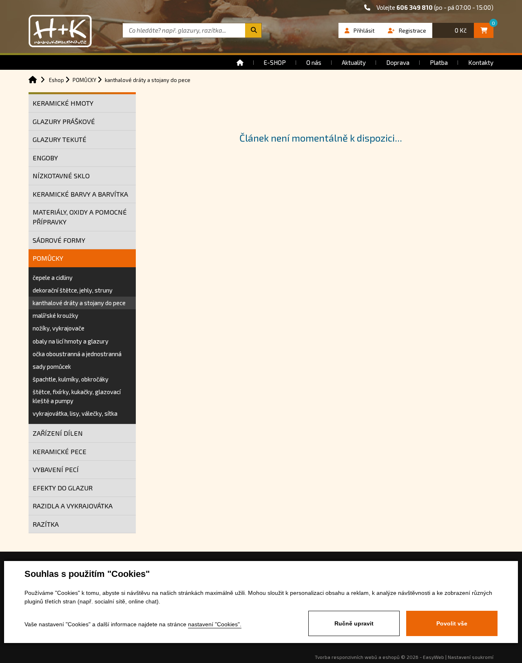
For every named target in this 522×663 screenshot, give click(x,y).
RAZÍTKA (46, 524)
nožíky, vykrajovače (58, 328)
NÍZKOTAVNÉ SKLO (61, 176)
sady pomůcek (52, 366)
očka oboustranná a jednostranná (77, 353)
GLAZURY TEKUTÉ (59, 139)
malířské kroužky (55, 315)
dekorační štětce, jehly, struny (73, 290)
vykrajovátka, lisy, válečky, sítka (75, 413)
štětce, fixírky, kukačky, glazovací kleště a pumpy (77, 396)
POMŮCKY (48, 258)
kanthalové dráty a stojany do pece (79, 302)
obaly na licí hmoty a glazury (70, 341)
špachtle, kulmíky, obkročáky (70, 379)
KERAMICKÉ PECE (59, 451)
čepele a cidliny (53, 277)
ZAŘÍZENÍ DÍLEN (58, 433)
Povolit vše (451, 623)
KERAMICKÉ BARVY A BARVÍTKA (80, 194)
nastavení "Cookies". (214, 624)
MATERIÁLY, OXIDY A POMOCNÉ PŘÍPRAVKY (80, 217)
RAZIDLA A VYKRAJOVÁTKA (73, 506)
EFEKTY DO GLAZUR (63, 488)
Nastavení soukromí (470, 657)
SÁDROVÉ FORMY (59, 240)
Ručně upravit (354, 623)
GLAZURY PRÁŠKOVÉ (64, 121)
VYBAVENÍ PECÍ (56, 469)
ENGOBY (45, 158)
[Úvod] (240, 62)
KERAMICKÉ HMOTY (63, 103)
